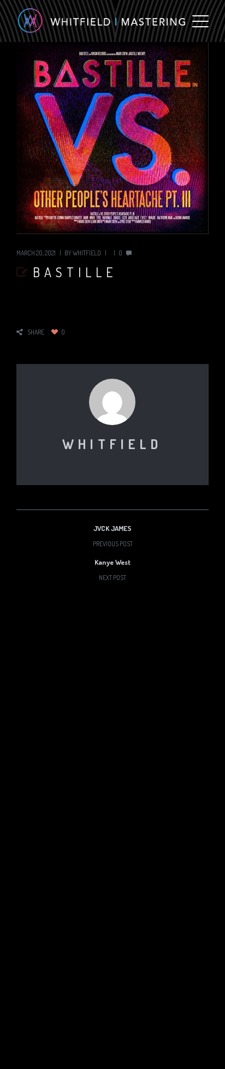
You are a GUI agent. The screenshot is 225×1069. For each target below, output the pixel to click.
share (35, 332)
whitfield (87, 253)
